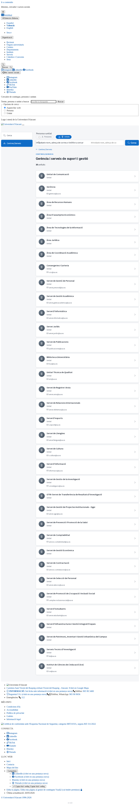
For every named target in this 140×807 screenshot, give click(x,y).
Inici (8, 761)
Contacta (10, 764)
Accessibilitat (12, 710)
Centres (10, 47)
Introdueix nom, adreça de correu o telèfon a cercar (59, 142)
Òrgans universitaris (15, 45)
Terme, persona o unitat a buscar (15, 101)
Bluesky (28, 780)
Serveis (10, 54)
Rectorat (10, 42)
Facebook (31, 777)
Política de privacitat (15, 713)
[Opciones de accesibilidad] (3, 11)
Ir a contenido (7, 2)
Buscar (60, 102)
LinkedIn (31, 773)
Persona (10, 110)
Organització (7, 37)
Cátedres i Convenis (15, 57)
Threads (30, 783)
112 (23, 697)
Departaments (12, 49)
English (10, 28)
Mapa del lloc (12, 767)
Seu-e (9, 32)
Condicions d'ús (13, 707)
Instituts (10, 52)
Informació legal (14, 719)
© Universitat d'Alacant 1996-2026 (16, 797)
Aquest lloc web (14, 108)
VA (10, 18)
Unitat (9, 113)
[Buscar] (3, 64)
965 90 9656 (74, 694)
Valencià (10, 25)
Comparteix (12, 771)
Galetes (10, 716)
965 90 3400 (88, 691)
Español (10, 23)
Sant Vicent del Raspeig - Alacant (48, 688)
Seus (9, 59)
